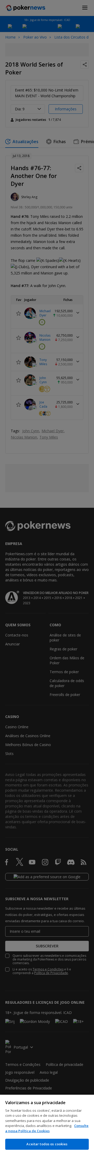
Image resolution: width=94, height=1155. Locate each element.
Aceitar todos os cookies (46, 1144)
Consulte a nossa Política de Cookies (47, 1128)
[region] (47, 1125)
